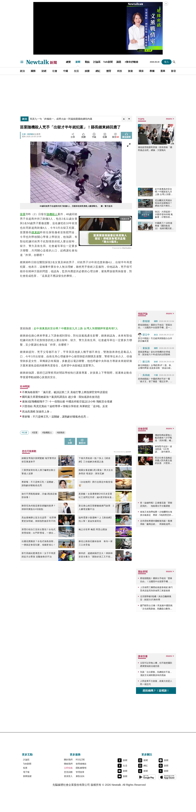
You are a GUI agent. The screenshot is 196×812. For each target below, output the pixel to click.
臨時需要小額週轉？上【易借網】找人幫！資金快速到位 (96, 519)
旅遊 (130, 71)
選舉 (162, 71)
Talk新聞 (108, 62)
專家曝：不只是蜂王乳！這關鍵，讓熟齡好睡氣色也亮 (39, 484)
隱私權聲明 (81, 768)
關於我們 (68, 759)
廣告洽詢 (80, 776)
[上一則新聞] (123, 118)
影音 (173, 71)
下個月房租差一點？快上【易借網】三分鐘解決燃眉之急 (94, 460)
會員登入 (68, 776)
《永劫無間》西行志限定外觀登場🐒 (96, 484)
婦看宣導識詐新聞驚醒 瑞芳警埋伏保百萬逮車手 (39, 460)
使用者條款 (81, 764)
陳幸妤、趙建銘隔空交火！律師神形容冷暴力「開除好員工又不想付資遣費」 (96, 555)
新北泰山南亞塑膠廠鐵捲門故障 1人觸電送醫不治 (96, 507)
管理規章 (80, 772)
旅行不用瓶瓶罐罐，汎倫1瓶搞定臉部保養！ (39, 495)
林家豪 (30, 134)
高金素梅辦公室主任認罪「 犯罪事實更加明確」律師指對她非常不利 (39, 519)
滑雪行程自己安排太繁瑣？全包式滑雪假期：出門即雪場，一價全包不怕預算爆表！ (39, 531)
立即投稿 (68, 768)
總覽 (68, 62)
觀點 (87, 62)
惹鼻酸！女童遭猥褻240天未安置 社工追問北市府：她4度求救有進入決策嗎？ (96, 496)
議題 (118, 62)
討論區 (97, 62)
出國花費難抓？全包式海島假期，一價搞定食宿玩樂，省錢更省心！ (39, 543)
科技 (119, 71)
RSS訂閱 (80, 759)
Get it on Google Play (146, 777)
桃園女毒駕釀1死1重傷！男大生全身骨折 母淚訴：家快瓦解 (96, 472)
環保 (141, 71)
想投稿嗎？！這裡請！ (156, 690)
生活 (76, 71)
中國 (65, 71)
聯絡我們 (68, 764)
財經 (44, 71)
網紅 (98, 71)
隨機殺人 (52, 214)
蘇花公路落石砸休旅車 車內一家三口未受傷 (96, 543)
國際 (33, 71)
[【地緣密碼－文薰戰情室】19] (145, 28)
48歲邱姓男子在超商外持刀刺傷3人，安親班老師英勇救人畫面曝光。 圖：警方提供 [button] (76, 206)
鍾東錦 (35, 232)
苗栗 (23, 214)
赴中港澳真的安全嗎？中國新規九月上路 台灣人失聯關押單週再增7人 (76, 328)
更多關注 (146, 754)
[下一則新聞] (129, 118)
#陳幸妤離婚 (131, 62)
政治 (22, 71)
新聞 (77, 62)
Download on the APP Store (167, 777)
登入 (166, 62)
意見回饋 (68, 772)
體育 (108, 71)
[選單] (21, 61)
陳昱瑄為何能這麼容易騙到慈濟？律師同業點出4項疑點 (39, 507)
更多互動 (27, 754)
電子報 (26, 772)
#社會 (24, 432)
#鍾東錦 (60, 432)
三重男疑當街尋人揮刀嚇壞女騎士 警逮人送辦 (39, 472)
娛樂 (87, 71)
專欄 (152, 71)
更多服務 (75, 754)
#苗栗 (34, 432)
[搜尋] (174, 61)
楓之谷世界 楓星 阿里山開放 (93, 529)
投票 (25, 768)
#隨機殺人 (47, 432)
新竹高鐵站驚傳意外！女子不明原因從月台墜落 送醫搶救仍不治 (39, 555)
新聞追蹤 (27, 776)
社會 (54, 71)
